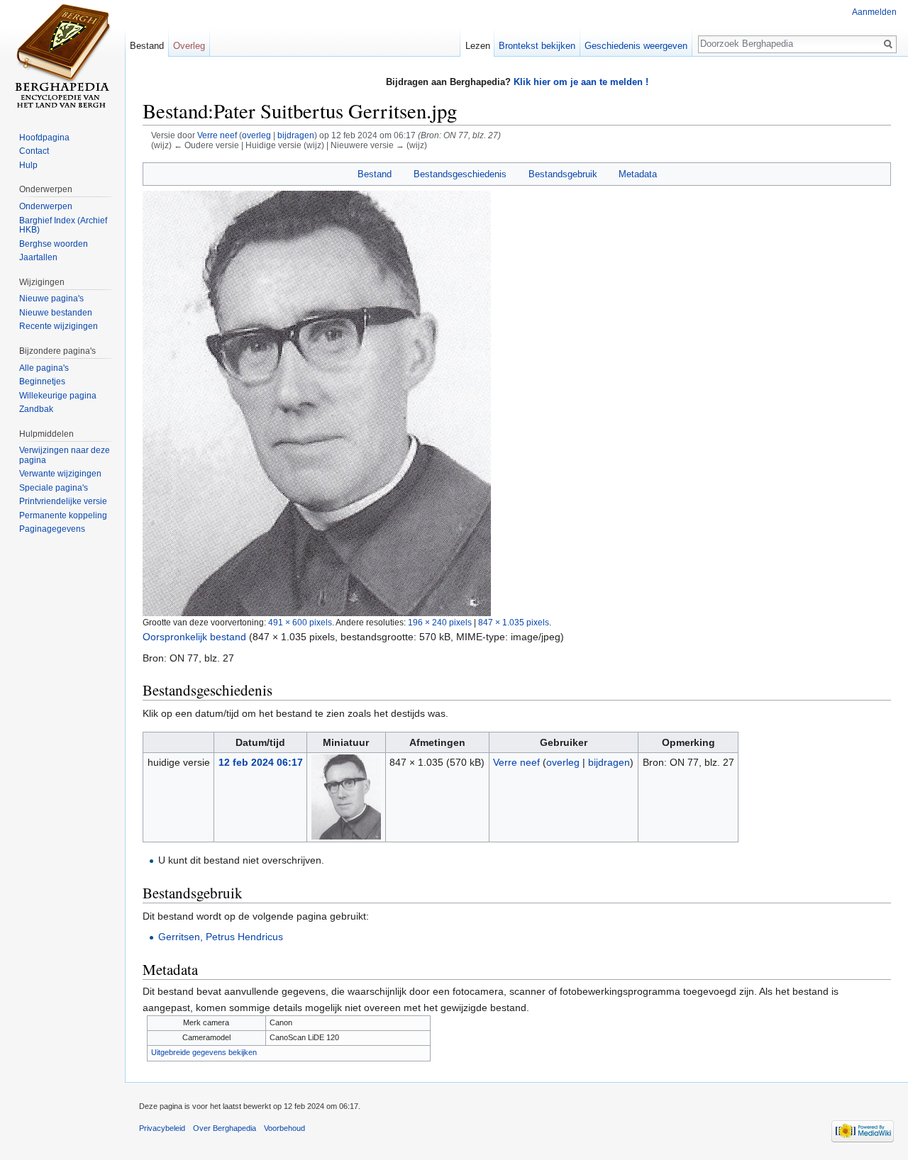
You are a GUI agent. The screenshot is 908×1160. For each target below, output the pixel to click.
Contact (34, 151)
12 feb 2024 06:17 (260, 762)
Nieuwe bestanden (55, 313)
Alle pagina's (44, 368)
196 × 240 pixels (440, 622)
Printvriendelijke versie (63, 501)
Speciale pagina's (53, 488)
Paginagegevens (52, 529)
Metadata (638, 174)
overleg (256, 135)
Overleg (189, 45)
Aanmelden (874, 12)
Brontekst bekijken (537, 45)
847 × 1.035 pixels (513, 622)
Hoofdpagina (44, 138)
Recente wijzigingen (58, 326)
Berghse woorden (53, 244)
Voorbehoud (284, 1128)
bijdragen (295, 135)
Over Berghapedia (224, 1128)
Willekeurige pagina (57, 396)
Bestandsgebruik (562, 174)
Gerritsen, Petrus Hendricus (220, 936)
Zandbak (36, 409)
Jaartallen (38, 257)
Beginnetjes (42, 381)
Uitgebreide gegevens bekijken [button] (204, 1052)
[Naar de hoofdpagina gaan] (62, 56)
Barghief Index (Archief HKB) (63, 225)
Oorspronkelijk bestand (194, 636)
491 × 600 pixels (300, 622)
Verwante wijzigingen (60, 474)
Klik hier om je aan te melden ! (581, 82)
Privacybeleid (162, 1128)
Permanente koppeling (63, 515)
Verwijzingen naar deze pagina (64, 455)
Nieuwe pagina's (51, 298)
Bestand (375, 174)
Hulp (28, 165)
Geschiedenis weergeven (636, 45)
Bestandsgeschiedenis (460, 174)
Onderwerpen (45, 206)
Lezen (477, 45)
